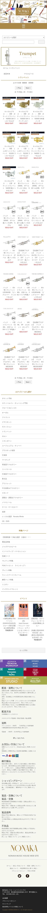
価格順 (24, 83)
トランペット (15, 68)
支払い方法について (19, 866)
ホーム (5, 68)
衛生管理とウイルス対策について (12, 906)
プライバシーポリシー (18, 871)
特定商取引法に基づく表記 (28, 868)
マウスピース (29, 74)
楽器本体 (7, 74)
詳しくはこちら (18, 738)
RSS (29, 871)
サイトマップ (6, 904)
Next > (28, 88)
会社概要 (5, 898)
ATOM (33, 871)
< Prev (19, 88)
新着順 (31, 83)
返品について (14, 868)
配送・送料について (33, 866)
